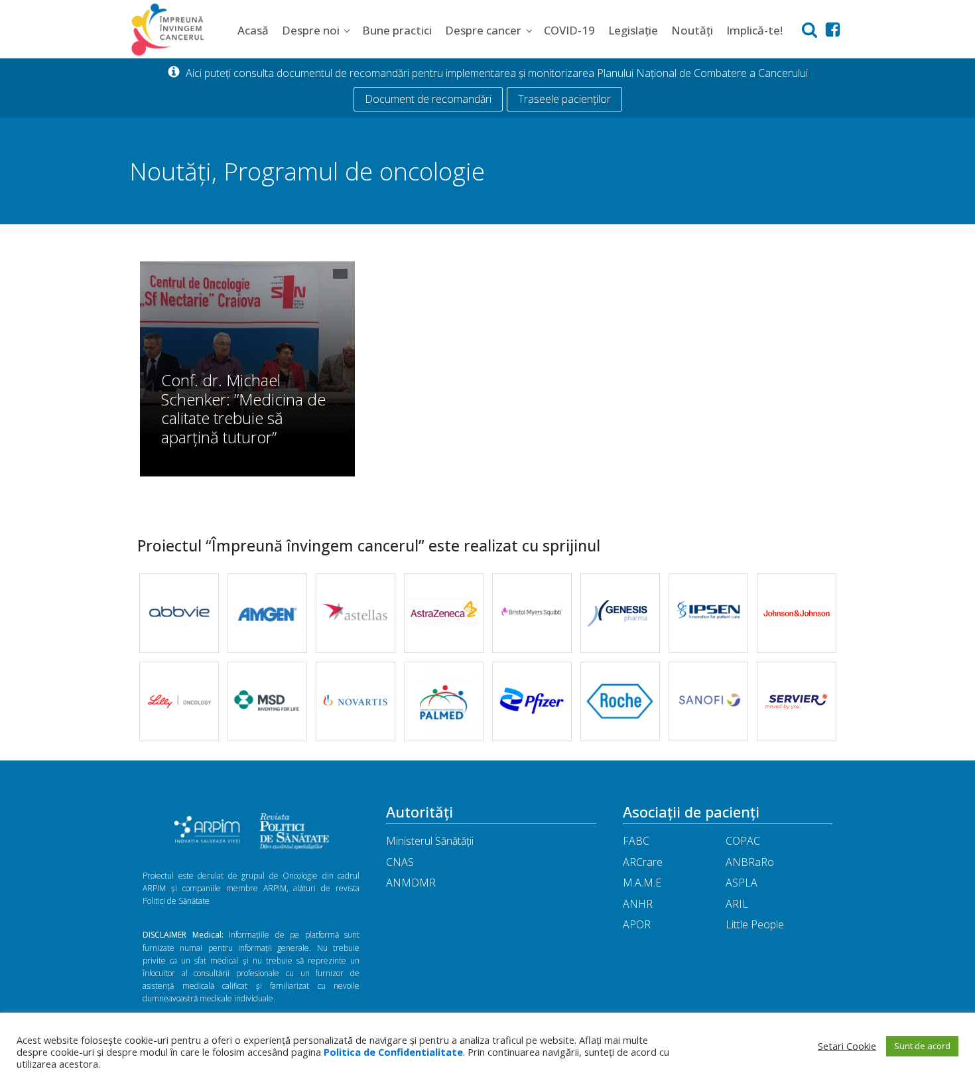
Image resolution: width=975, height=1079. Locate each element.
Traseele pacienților (564, 99)
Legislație (633, 30)
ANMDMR (411, 882)
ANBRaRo (750, 862)
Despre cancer (483, 30)
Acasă (253, 30)
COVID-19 (569, 30)
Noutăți (692, 30)
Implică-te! (754, 30)
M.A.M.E (642, 882)
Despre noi (311, 30)
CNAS (400, 862)
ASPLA (741, 882)
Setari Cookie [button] (847, 1046)
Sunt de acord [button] (922, 1046)
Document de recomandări (428, 99)
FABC (636, 840)
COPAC (743, 840)
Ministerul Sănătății (430, 840)
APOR (637, 924)
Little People (755, 924)
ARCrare (643, 862)
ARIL (737, 904)
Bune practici (397, 30)
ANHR (638, 904)
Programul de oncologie (354, 171)
